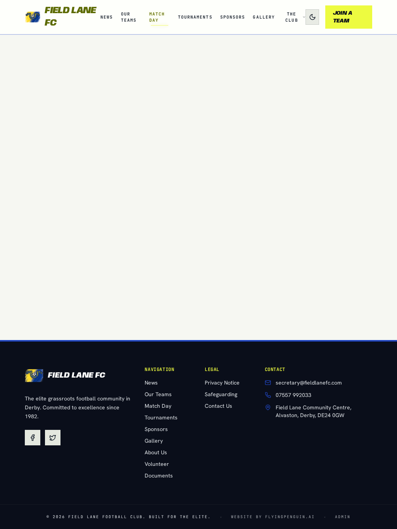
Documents (159, 475)
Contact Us (218, 405)
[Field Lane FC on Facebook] (32, 437)
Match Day (158, 405)
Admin (342, 516)
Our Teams (158, 394)
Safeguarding (221, 394)
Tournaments (161, 417)
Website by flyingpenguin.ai (273, 516)
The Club (291, 17)
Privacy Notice (222, 382)
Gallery (154, 440)
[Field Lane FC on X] (52, 437)
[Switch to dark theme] (312, 17)
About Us (156, 452)
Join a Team (342, 17)
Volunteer (157, 463)
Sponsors (156, 429)
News (151, 382)
